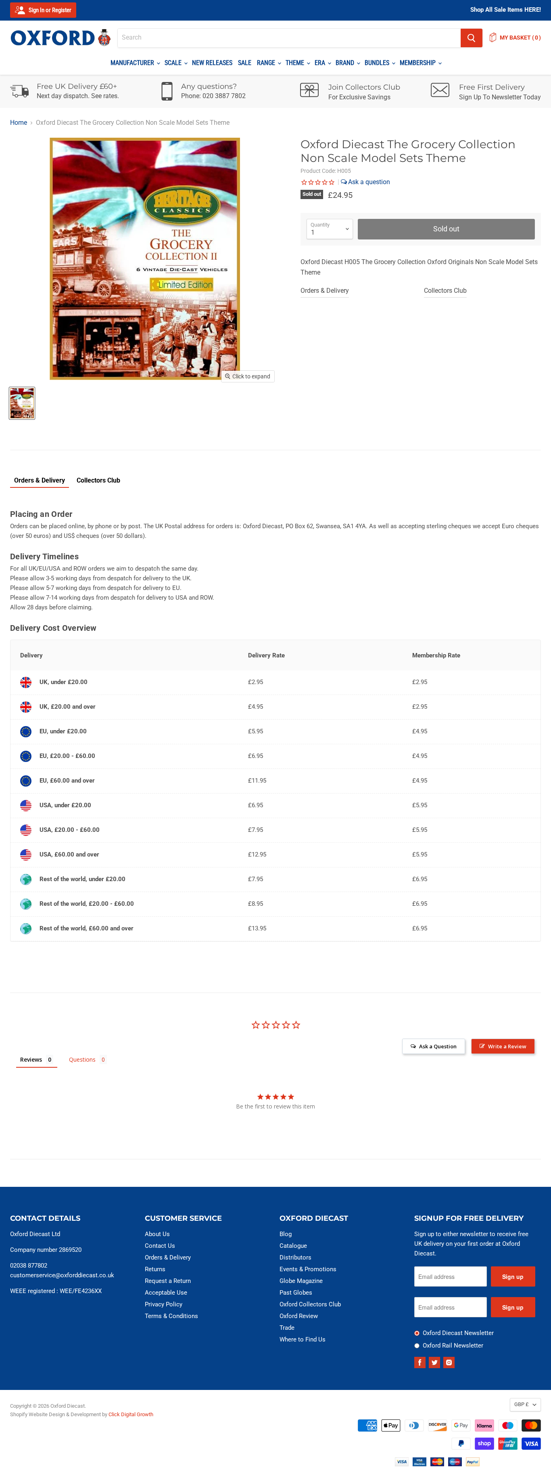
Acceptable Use (166, 1292)
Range (267, 63)
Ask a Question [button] (438, 1046)
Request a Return (168, 1281)
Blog (286, 1234)
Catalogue (293, 1245)
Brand (346, 63)
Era (321, 63)
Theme (296, 63)
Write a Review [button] (507, 1046)
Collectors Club (445, 290)
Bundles (378, 63)
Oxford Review (299, 1316)
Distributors (295, 1257)
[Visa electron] (419, 1464)
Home (18, 122)
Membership (418, 63)
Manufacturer (133, 63)
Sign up (513, 1276)
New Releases (212, 63)
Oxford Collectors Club (310, 1304)
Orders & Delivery (325, 290)
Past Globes (296, 1292)
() (520, 37)
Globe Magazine (301, 1281)
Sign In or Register (49, 10)
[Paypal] (473, 1464)
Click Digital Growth (131, 1414)
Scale (174, 63)
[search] (289, 38)
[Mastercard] (437, 1464)
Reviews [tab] (31, 1059)
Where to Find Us (303, 1339)
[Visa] (402, 1464)
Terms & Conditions (171, 1316)
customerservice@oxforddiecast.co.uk (62, 1275)
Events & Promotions (308, 1269)
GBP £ (521, 1404)
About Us (157, 1234)
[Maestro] (455, 1464)
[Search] (471, 38)
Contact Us (160, 1245)
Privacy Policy (163, 1304)
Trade (287, 1327)
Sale (244, 63)
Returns (155, 1269)
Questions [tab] (82, 1059)
